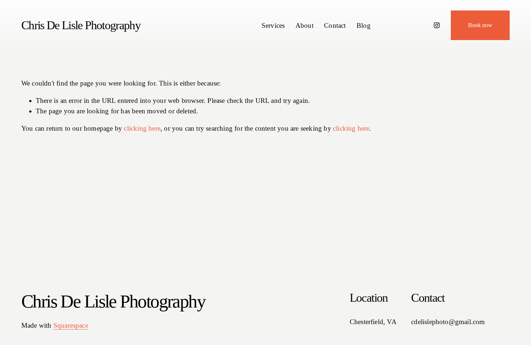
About (304, 25)
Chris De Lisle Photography (81, 25)
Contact (335, 25)
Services (273, 25)
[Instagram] (436, 25)
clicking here (142, 128)
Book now (480, 25)
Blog (364, 25)
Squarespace (70, 325)
